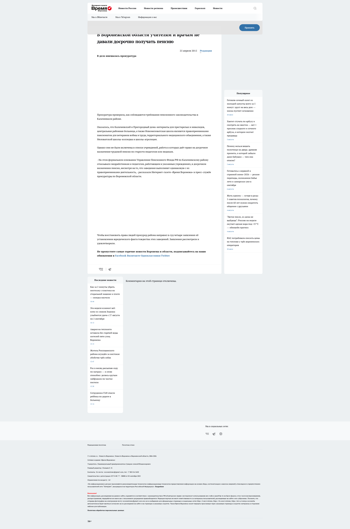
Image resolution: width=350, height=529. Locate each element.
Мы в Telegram (122, 17)
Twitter (165, 255)
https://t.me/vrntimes (204, 501)
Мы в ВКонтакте (99, 17)
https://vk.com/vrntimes (222, 501)
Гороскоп (200, 8)
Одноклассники (151, 255)
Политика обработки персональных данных (106, 510)
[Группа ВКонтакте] (207, 434)
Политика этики (128, 445)
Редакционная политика (97, 445)
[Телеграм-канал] (214, 434)
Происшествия (179, 8)
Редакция (206, 50)
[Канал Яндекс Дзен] (220, 434)
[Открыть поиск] (255, 8)
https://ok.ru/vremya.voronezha (243, 501)
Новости (217, 8)
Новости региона (153, 8)
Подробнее (159, 486)
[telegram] (110, 269)
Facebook (120, 255)
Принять (249, 27)
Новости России (127, 8)
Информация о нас (147, 17)
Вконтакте (133, 255)
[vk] (101, 269)
